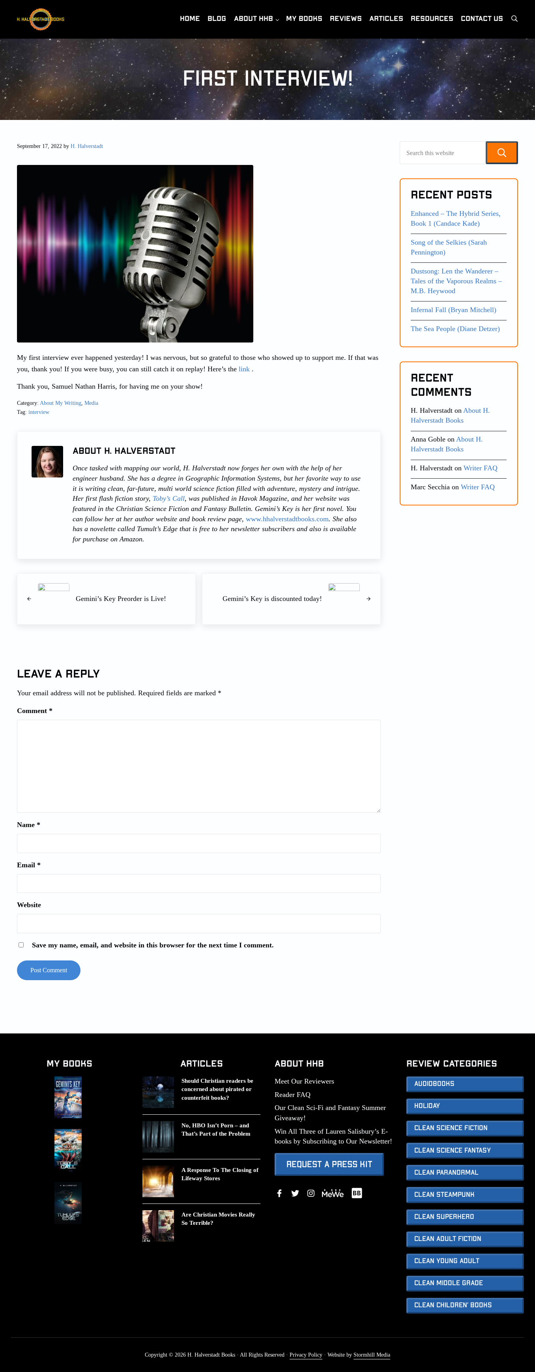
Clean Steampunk (444, 1194)
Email (29, 865)
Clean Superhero (444, 1216)
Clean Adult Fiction (447, 1239)
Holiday (427, 1106)
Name (28, 825)
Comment (34, 711)
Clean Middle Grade (448, 1283)
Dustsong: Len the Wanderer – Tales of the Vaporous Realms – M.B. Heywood (456, 281)
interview (38, 412)
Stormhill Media (372, 1354)
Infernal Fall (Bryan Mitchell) (453, 310)
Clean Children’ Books (453, 1305)
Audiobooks (434, 1083)
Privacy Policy (306, 1354)
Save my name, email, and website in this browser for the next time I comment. (153, 945)
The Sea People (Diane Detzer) (455, 329)
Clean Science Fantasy (452, 1150)
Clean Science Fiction (451, 1128)
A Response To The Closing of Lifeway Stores (219, 1174)
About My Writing (60, 403)
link (243, 369)
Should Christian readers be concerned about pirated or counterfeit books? (217, 1089)
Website (29, 905)
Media (91, 403)
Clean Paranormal (446, 1172)
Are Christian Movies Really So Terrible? (218, 1218)
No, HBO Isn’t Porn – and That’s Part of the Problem (216, 1129)
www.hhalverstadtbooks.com (287, 519)
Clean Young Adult (446, 1261)
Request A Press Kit (329, 1164)
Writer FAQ (481, 468)
